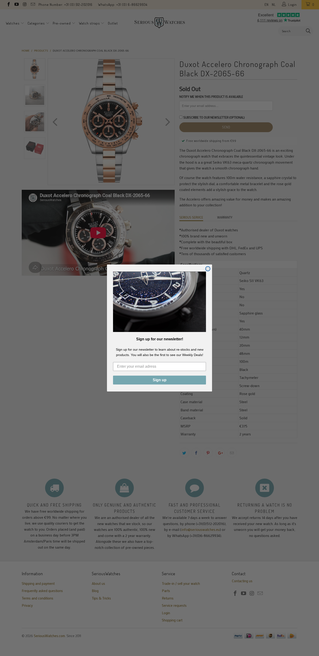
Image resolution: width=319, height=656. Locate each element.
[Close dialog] (208, 268)
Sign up (160, 380)
